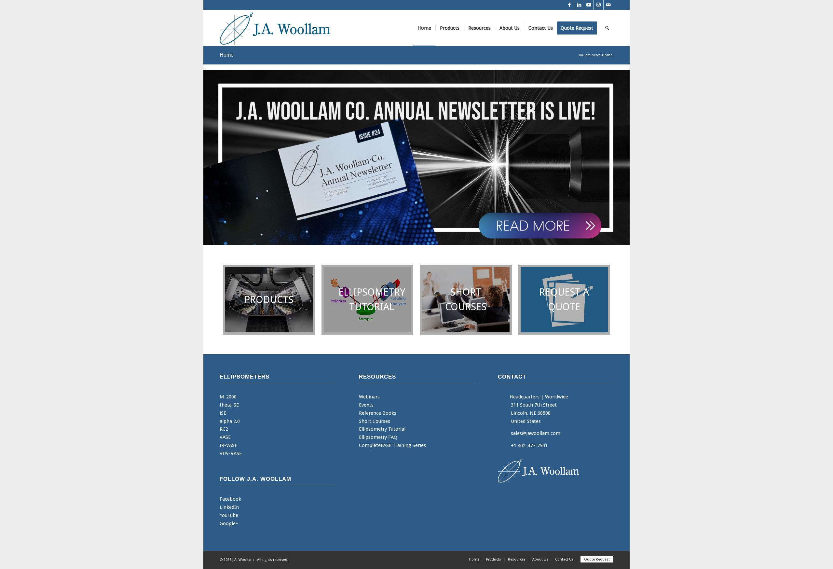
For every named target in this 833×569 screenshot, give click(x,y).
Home (227, 55)
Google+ (229, 523)
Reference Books (377, 413)
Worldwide (556, 397)
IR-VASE (228, 445)
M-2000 (228, 397)
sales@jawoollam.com (535, 433)
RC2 (224, 429)
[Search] (607, 28)
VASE (225, 437)
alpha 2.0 (230, 421)
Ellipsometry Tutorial (382, 429)
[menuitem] (424, 28)
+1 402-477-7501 (529, 446)
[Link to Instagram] (598, 5)
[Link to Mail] (608, 5)
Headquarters (524, 397)
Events (366, 405)
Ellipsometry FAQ (378, 437)
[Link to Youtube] (589, 5)
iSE (223, 413)
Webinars (369, 397)
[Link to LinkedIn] (579, 5)
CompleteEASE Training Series (392, 445)
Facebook (230, 499)
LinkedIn (229, 507)
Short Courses (374, 421)
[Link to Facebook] (569, 5)
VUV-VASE (231, 453)
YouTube (229, 515)
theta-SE (229, 405)
